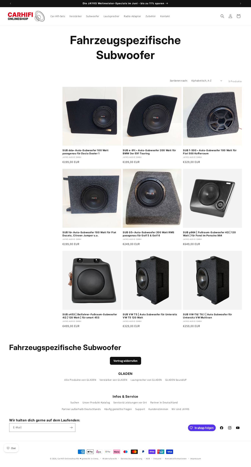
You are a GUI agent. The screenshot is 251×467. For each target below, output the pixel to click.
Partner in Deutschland (164, 402)
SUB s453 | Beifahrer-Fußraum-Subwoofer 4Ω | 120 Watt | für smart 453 (89, 316)
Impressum (195, 458)
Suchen (74, 402)
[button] (222, 16)
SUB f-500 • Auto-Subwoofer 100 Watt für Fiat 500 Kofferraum (209, 152)
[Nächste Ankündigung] (240, 3)
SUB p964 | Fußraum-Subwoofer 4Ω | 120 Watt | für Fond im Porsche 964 (209, 234)
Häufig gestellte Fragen (118, 409)
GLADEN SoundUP (176, 379)
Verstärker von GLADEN (113, 379)
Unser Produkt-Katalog (96, 402)
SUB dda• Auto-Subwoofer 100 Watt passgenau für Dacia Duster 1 (85, 152)
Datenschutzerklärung (131, 458)
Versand (157, 458)
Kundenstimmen (158, 409)
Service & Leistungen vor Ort (130, 402)
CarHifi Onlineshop (67, 458)
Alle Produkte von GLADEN (80, 379)
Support (140, 409)
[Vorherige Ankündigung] (10, 3)
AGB (148, 458)
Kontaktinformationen (176, 458)
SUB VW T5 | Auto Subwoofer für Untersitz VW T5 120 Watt (150, 316)
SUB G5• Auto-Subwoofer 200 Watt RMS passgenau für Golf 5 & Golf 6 (148, 234)
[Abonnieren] (71, 427)
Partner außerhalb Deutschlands (81, 409)
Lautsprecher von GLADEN (146, 379)
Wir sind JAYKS (180, 409)
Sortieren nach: (179, 80)
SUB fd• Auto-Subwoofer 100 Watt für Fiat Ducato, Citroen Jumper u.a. (89, 234)
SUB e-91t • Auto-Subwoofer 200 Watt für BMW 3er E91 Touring (149, 152)
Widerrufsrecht (110, 458)
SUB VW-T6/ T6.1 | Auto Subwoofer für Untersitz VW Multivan (207, 316)
